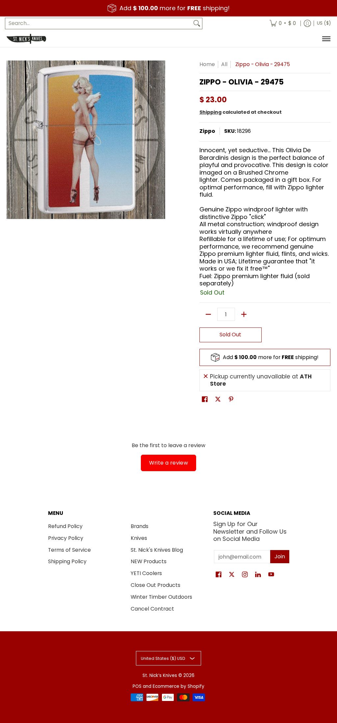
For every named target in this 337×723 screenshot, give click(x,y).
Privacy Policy (65, 538)
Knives (139, 538)
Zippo (207, 131)
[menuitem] (283, 23)
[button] (204, 400)
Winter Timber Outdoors (161, 597)
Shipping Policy (67, 561)
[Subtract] (208, 314)
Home (207, 64)
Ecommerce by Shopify (178, 686)
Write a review (168, 463)
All (224, 64)
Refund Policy (65, 526)
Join (279, 556)
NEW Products (149, 561)
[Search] (197, 23)
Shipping (210, 112)
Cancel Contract (152, 609)
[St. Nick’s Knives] (26, 39)
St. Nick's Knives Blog (157, 550)
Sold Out (230, 334)
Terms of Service (69, 550)
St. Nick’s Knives (160, 675)
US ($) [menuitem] (324, 23)
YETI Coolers (146, 573)
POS (137, 686)
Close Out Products (155, 585)
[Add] (244, 314)
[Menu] (326, 39)
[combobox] (98, 23)
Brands (139, 526)
